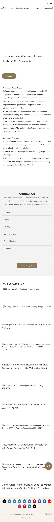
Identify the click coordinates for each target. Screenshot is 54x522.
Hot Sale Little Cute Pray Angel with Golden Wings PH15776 (24, 406)
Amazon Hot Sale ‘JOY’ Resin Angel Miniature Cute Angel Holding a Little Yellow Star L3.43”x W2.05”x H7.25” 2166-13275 (25, 366)
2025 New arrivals (10, 289)
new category (35, 289)
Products (23, 289)
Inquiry (9, 76)
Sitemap (48, 514)
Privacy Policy (27, 518)
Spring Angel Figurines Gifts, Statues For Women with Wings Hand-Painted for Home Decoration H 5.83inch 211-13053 (26, 487)
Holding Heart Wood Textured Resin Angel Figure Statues (26, 326)
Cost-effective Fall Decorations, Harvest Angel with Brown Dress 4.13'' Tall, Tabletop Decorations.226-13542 (25, 446)
